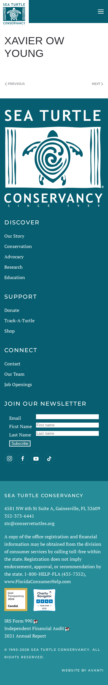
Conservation (18, 246)
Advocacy (14, 256)
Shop (9, 331)
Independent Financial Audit (34, 628)
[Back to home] (14, 11)
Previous (16, 84)
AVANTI (96, 670)
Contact (12, 363)
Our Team (14, 374)
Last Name (20, 435)
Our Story (14, 236)
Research (13, 267)
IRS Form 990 (18, 621)
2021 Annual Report (25, 636)
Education (14, 277)
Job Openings (18, 384)
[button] (101, 11)
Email (15, 418)
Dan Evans (43, 68)
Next (96, 84)
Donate (11, 310)
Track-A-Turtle (19, 320)
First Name (20, 426)
